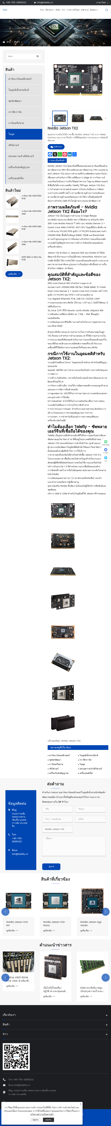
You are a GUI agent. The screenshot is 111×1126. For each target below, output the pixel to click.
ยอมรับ (48, 1119)
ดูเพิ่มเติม (13, 274)
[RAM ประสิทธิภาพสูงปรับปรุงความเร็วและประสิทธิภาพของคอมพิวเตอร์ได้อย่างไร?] (92, 967)
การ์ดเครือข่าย (16, 123)
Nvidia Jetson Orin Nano (54, 923)
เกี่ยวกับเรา (49, 9)
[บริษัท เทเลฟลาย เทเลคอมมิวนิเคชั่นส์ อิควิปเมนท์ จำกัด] (5, 10)
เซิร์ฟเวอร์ (13, 145)
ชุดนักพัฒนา (15, 101)
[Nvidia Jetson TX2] (60, 118)
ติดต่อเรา (94, 9)
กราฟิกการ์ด (15, 112)
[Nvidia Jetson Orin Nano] (55, 901)
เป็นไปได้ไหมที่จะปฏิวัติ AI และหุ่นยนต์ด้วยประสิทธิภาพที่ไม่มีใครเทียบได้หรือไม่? (55, 989)
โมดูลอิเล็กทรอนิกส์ (18, 90)
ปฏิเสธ (35, 1119)
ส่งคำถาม (85, 9)
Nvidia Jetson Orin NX (17, 923)
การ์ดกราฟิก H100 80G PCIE (31, 197)
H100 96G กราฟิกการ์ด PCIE (31, 258)
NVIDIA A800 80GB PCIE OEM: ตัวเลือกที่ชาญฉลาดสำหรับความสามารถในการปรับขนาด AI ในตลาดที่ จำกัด (17, 979)
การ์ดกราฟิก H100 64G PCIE (31, 228)
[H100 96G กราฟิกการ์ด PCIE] (12, 262)
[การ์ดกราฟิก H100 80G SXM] (12, 216)
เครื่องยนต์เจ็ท (16, 178)
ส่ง (51, 867)
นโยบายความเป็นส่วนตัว (42, 1114)
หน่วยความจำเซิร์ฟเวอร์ (21, 156)
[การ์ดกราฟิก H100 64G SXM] (12, 247)
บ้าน (42, 9)
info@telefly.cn (45, 2)
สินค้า (58, 9)
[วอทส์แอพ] (4, 1101)
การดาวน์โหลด (73, 9)
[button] (5, 912)
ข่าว (63, 9)
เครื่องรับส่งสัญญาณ (19, 167)
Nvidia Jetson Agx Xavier (91, 923)
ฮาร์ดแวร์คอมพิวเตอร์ (20, 79)
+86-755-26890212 (16, 2)
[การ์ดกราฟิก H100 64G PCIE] (12, 231)
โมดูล (26, 42)
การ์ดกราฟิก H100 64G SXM (31, 243)
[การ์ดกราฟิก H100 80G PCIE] (12, 201)
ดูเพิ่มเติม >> (12, 930)
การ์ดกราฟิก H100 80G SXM (31, 212)
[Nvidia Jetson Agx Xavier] (92, 901)
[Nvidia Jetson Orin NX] (18, 901)
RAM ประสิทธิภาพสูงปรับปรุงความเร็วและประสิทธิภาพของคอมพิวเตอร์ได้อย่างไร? (91, 989)
